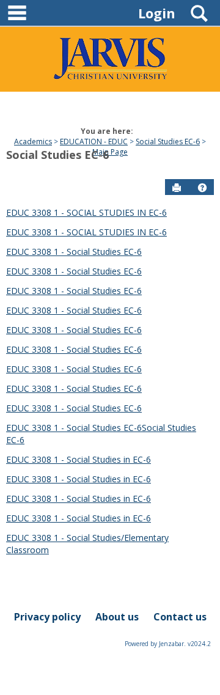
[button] (202, 188)
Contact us (180, 616)
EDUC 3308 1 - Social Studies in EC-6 (78, 459)
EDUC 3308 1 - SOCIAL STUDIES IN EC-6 (86, 212)
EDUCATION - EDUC (94, 141)
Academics (33, 141)
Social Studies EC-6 (168, 141)
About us (117, 616)
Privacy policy (47, 616)
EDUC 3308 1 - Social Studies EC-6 (74, 251)
